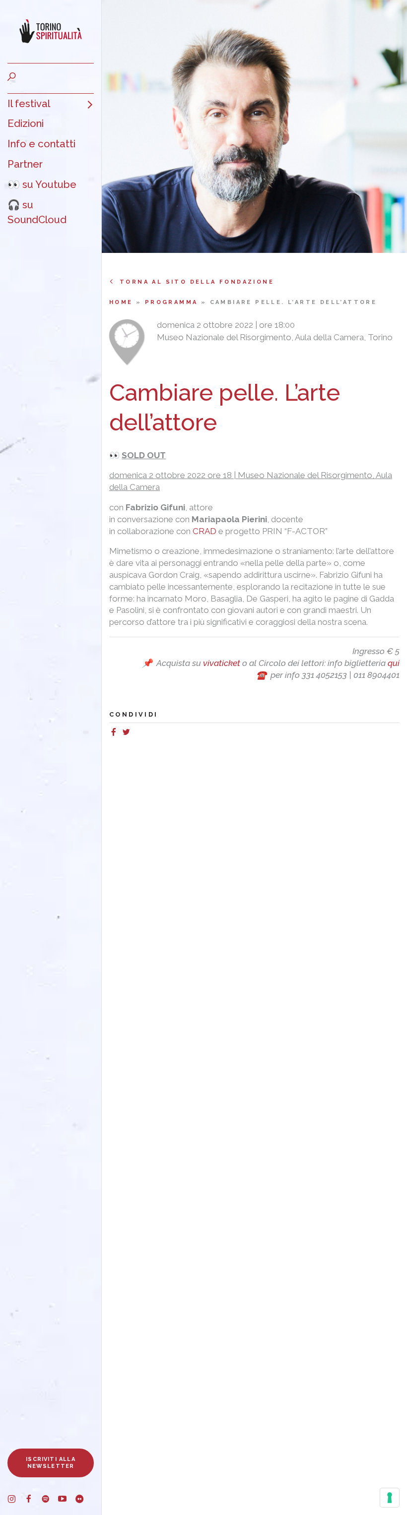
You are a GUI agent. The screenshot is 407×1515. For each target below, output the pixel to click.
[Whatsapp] (137, 733)
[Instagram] (15, 1500)
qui (394, 663)
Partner (25, 164)
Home (122, 302)
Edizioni (25, 123)
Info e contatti (41, 144)
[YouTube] (66, 1500)
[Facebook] (32, 1500)
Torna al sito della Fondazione (197, 282)
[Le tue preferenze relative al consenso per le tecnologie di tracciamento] (389, 1497)
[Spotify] (49, 1500)
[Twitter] (128, 733)
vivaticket (221, 663)
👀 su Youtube (41, 184)
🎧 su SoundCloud (37, 212)
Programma (173, 302)
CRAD (204, 531)
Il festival (28, 104)
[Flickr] (83, 1500)
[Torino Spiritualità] (50, 31)
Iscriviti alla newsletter (50, 1462)
